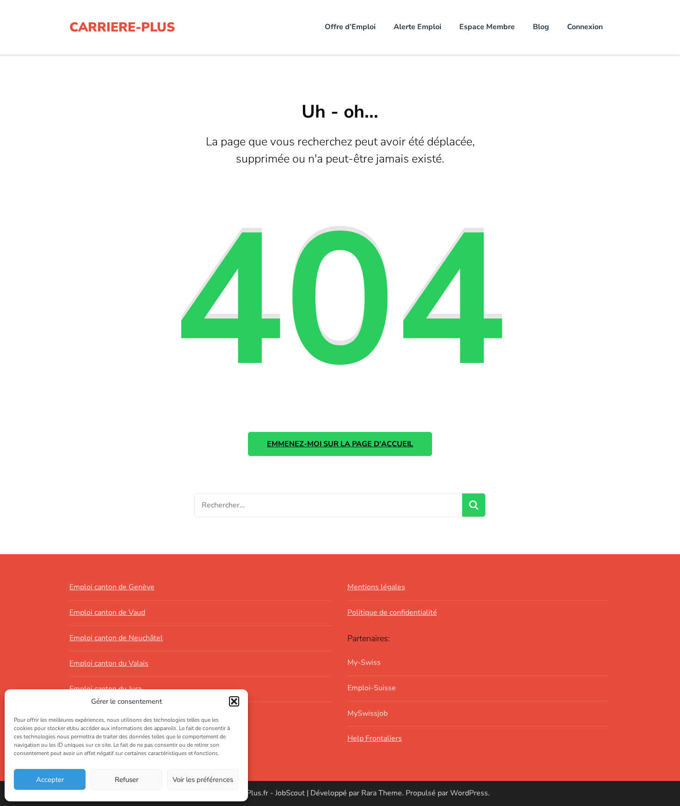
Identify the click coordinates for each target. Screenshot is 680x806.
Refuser (126, 779)
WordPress (469, 793)
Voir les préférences (203, 779)
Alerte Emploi (417, 27)
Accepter (50, 779)
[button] (234, 701)
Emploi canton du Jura (105, 689)
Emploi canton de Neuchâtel (116, 638)
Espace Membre (487, 27)
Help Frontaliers (374, 738)
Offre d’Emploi (350, 27)
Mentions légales (376, 587)
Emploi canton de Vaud (107, 612)
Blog (541, 27)
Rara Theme (381, 793)
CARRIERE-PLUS (122, 27)
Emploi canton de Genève (112, 587)
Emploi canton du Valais (108, 663)
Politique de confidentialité (392, 612)
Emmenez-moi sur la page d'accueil (340, 444)
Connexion (585, 27)
